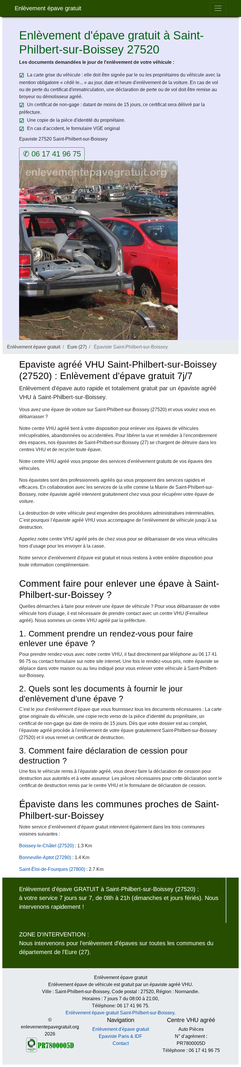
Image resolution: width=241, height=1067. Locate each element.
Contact (121, 1043)
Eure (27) (77, 346)
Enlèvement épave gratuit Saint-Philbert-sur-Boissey (120, 1012)
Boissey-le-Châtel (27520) (46, 845)
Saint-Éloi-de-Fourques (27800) (52, 869)
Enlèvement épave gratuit (48, 8)
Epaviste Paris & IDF (120, 1036)
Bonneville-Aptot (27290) (45, 857)
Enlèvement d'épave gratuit (120, 1029)
